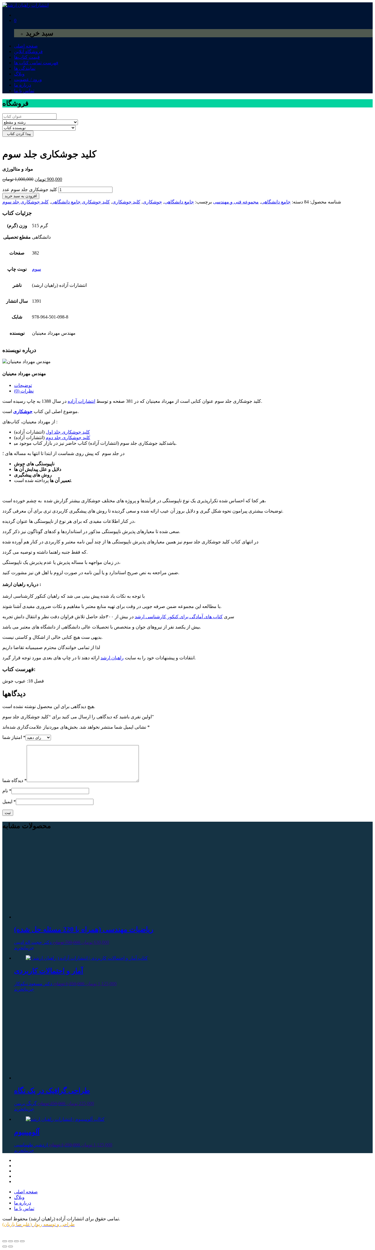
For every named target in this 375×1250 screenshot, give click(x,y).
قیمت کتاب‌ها (27, 57)
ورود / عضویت (28, 79)
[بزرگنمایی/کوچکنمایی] (4, 1241)
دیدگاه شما (14, 780)
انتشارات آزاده (81, 401)
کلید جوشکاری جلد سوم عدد (29, 189)
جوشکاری (152, 201)
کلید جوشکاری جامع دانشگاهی (80, 201)
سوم (36, 269)
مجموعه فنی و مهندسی (236, 201)
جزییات (28, 947)
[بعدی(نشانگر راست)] (10, 1246)
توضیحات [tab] (23, 385)
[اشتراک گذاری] (16, 1241)
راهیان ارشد (112, 657)
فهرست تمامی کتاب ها (36, 62)
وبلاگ (19, 73)
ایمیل (9, 801)
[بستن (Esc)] (22, 1241)
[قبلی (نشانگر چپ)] (4, 1246)
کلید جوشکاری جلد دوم (68, 437)
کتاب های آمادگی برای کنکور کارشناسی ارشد (179, 616)
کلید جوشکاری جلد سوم (25, 201)
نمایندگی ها (24, 68)
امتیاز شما (13, 737)
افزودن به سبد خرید (21, 196)
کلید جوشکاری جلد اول (68, 431)
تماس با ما (24, 90)
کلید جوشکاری (126, 201)
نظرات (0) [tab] (24, 390)
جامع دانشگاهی (276, 201)
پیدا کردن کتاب (18, 134)
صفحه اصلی (26, 45)
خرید (18, 947)
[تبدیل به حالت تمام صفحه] (10, 1241)
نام (6, 790)
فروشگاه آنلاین (28, 51)
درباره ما (22, 84)
